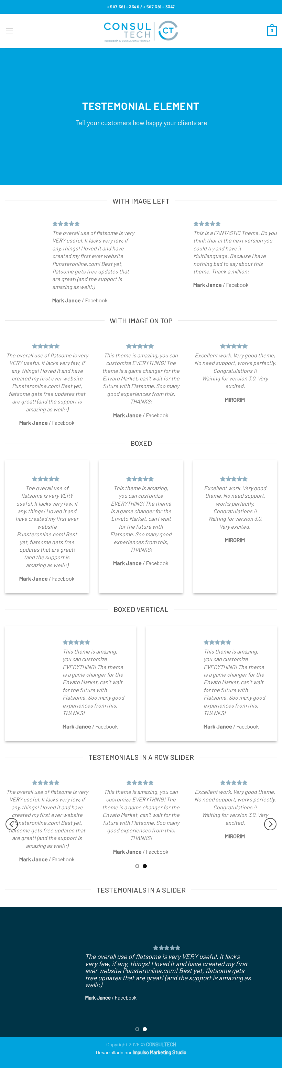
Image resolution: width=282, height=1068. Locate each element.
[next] (270, 824)
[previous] (12, 824)
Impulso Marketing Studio (159, 1052)
